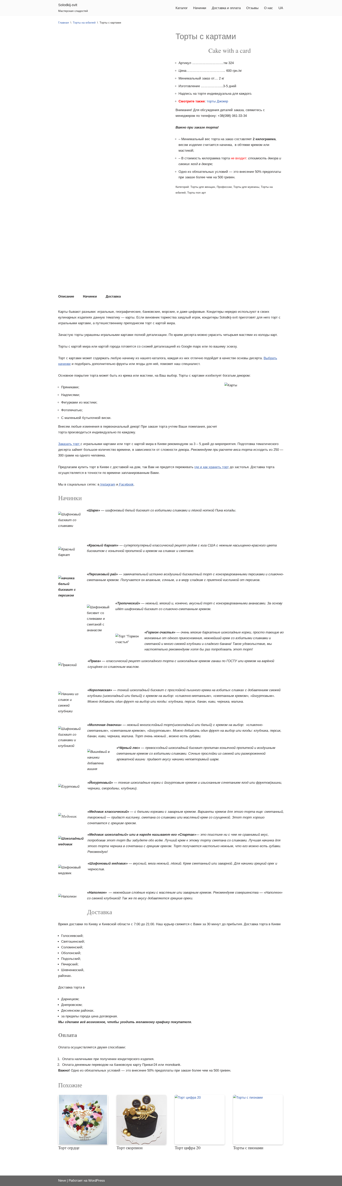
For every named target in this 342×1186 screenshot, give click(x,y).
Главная (63, 22)
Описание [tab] (66, 296)
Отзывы (252, 8)
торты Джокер (217, 101)
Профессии (224, 186)
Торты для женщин (202, 186)
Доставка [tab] (113, 296)
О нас (268, 8)
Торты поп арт (196, 192)
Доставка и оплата (226, 8)
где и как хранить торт (211, 467)
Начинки (199, 8)
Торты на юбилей (84, 22)
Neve (62, 1180)
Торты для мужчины (246, 186)
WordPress (96, 1180)
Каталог (182, 8)
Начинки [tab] (90, 296)
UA (280, 8)
